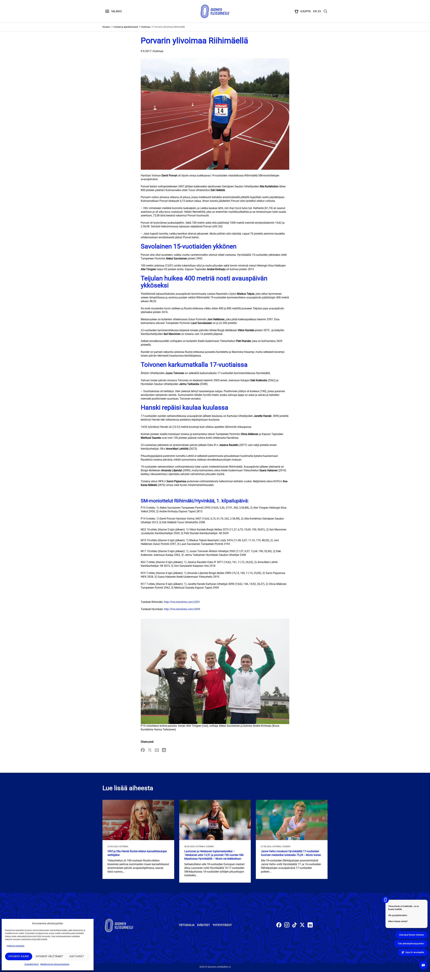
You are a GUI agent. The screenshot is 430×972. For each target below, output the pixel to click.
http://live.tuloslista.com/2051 (182, 602)
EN (315, 11)
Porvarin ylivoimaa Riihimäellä (169, 27)
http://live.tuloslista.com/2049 (182, 609)
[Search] (326, 11)
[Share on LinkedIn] (164, 750)
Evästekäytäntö (32, 964)
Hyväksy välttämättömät (48, 956)
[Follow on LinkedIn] (310, 925)
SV (319, 11)
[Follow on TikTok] (294, 925)
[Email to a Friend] (157, 750)
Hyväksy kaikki (19, 956)
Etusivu (106, 27)
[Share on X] (150, 750)
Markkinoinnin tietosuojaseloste (54, 964)
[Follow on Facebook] (279, 925)
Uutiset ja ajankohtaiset (126, 27)
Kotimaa (145, 27)
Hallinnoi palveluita (15, 946)
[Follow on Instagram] (286, 925)
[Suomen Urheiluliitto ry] (215, 11)
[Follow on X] (302, 925)
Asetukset (76, 956)
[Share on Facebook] (143, 750)
